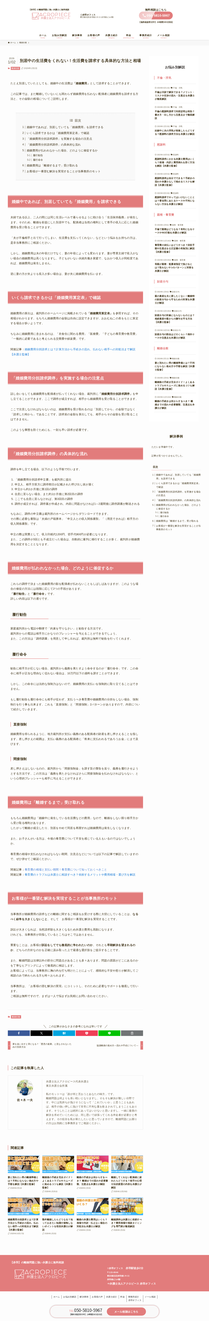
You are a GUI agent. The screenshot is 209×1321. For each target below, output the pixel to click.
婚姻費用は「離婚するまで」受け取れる (52, 165)
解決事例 (84, 1297)
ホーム (56, 1297)
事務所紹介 (133, 1297)
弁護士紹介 (111, 1297)
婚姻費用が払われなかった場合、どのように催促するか (62, 150)
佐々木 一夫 (25, 1100)
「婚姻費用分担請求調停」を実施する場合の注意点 (59, 138)
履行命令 (38, 159)
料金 (122, 1297)
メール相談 (150, 1297)
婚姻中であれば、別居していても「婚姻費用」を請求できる (65, 127)
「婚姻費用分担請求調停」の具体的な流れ (54, 144)
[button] (19, 1033)
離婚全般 (15, 68)
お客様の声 (97, 1297)
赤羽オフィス (89, 15)
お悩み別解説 (69, 1297)
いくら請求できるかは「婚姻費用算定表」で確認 (58, 133)
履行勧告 (38, 155)
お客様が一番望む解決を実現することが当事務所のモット (64, 171)
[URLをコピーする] (132, 1033)
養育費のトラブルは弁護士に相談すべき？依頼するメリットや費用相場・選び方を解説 (80, 874)
